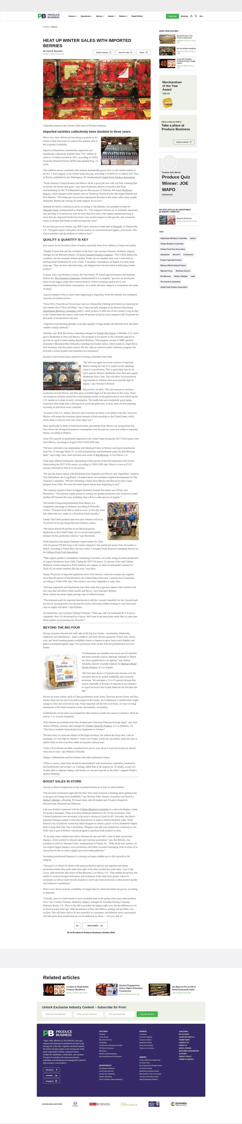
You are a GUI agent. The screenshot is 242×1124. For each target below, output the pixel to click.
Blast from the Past (105, 1040)
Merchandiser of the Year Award (150, 1074)
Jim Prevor (143, 1034)
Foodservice (188, 255)
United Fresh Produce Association (118, 177)
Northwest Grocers (183, 271)
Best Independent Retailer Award (150, 1065)
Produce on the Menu (146, 1048)
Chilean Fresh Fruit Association (62, 552)
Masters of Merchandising (108, 1054)
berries (193, 238)
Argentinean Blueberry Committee (59, 311)
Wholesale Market (145, 1043)
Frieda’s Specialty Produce (99, 726)
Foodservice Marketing (107, 1074)
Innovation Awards (145, 1068)
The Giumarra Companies (67, 278)
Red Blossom (102, 455)
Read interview (167, 194)
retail (193, 276)
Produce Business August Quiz (149, 1060)
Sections (46, 27)
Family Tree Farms (106, 333)
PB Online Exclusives (106, 1048)
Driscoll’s (117, 226)
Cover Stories (104, 1037)
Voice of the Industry (146, 1045)
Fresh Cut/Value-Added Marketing (110, 1079)
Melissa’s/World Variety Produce (173, 265)
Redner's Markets (181, 276)
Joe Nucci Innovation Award (148, 1077)
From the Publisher (145, 1037)
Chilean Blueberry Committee (94, 809)
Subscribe (172, 16)
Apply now (166, 93)
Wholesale (103, 1051)
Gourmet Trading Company (99, 254)
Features (54, 27)
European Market (145, 1040)
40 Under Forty (144, 1063)
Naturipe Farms (51, 210)
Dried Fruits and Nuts (106, 1071)
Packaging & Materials (107, 1068)
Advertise (184, 16)
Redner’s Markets (51, 800)
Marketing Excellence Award (149, 1071)
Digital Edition (137, 16)
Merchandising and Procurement (110, 1056)
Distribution (103, 1043)
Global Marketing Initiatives (148, 1079)
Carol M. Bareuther (54, 51)
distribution (165, 255)
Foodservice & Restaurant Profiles (111, 1045)
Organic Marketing (105, 1077)
